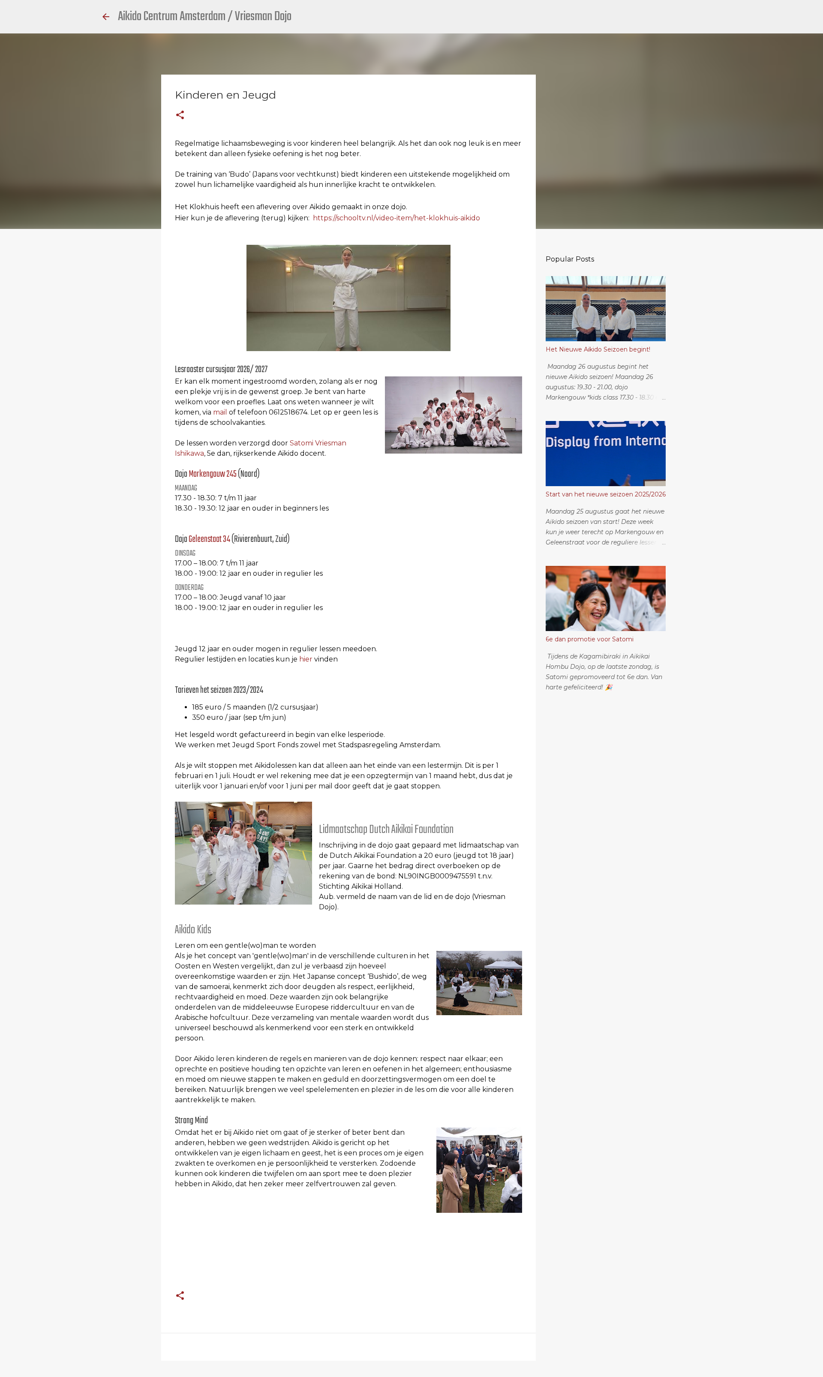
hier (305, 659)
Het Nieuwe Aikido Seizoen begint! (598, 349)
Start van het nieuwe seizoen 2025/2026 (606, 494)
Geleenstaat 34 (210, 539)
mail (220, 412)
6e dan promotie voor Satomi (590, 639)
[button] (180, 115)
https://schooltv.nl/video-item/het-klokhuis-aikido (396, 218)
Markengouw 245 (213, 474)
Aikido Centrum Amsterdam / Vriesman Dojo (204, 17)
